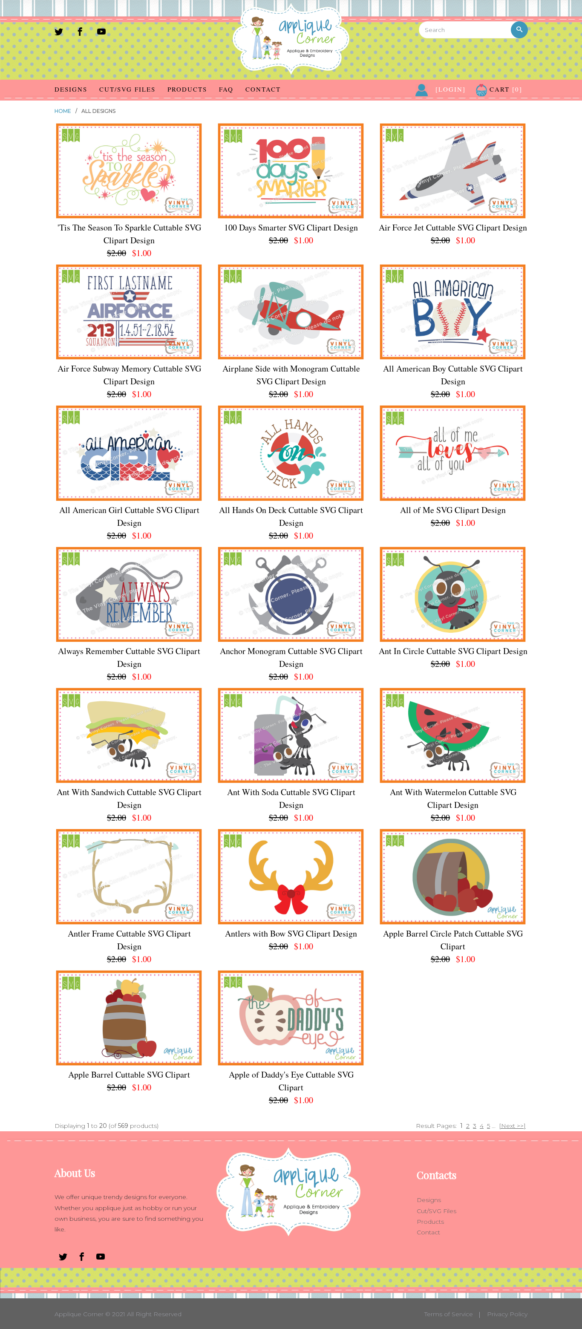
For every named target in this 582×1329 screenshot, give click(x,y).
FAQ (226, 89)
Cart (504, 89)
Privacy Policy (507, 1314)
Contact (263, 89)
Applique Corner (79, 1314)
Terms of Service (448, 1314)
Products (187, 89)
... (494, 1126)
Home (63, 111)
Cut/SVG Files (127, 89)
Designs (71, 89)
